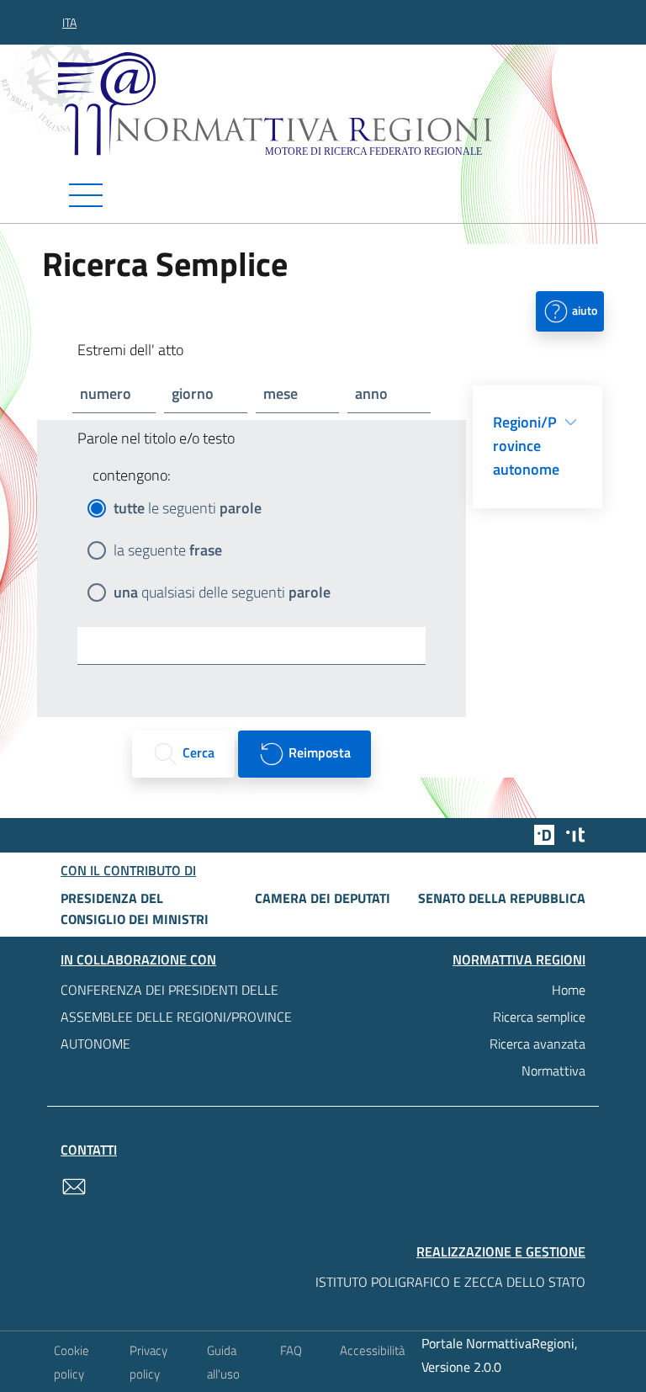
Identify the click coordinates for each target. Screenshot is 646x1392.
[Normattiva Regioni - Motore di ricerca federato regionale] (327, 104)
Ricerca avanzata (537, 1043)
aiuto (583, 309)
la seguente (168, 550)
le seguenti (188, 508)
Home (568, 990)
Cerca (196, 752)
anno (371, 393)
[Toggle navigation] (323, 195)
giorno (193, 393)
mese (280, 393)
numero (105, 393)
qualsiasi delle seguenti (222, 592)
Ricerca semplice (539, 1017)
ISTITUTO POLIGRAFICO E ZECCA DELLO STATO (450, 1282)
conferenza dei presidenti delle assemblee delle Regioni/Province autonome (176, 1017)
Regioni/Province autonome (526, 446)
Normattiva (553, 1070)
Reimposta (318, 752)
